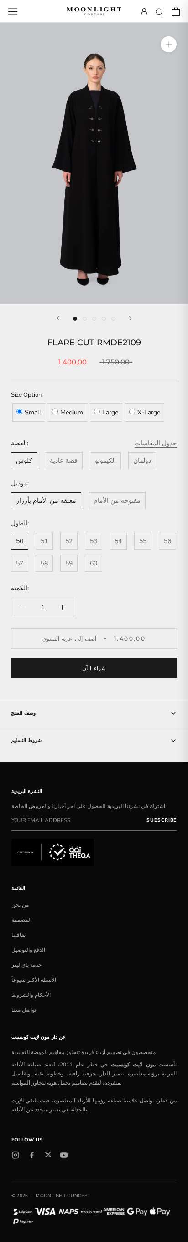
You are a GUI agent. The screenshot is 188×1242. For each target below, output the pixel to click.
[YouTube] (64, 1155)
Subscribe (161, 820)
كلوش (24, 460)
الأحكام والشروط (31, 995)
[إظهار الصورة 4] (104, 319)
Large (110, 412)
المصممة (21, 920)
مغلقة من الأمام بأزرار (46, 500)
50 (19, 541)
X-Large (148, 412)
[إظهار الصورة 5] (113, 319)
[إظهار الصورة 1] (75, 319)
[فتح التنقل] (12, 11)
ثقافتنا (18, 935)
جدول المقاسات (156, 443)
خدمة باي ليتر (26, 965)
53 (93, 541)
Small (33, 412)
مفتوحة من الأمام (117, 500)
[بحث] (160, 11)
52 (69, 541)
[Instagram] (15, 1155)
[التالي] (130, 318)
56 (167, 541)
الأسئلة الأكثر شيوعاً (33, 980)
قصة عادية (64, 460)
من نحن (20, 905)
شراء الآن (93, 668)
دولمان (142, 460)
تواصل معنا (23, 1010)
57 (19, 563)
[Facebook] (32, 1155)
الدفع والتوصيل (28, 950)
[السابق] (58, 318)
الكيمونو (105, 460)
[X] (48, 1154)
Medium (71, 412)
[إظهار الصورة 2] (85, 319)
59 (69, 563)
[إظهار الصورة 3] (94, 319)
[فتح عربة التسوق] (176, 11)
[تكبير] (169, 44)
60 (93, 563)
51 (44, 541)
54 (118, 541)
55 (142, 541)
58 (44, 563)
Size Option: (27, 395)
